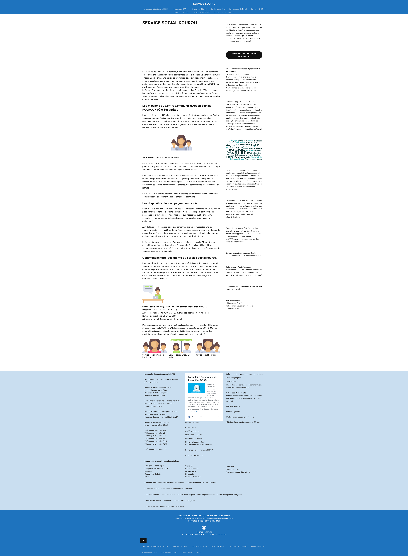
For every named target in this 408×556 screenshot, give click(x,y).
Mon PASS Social (192, 422)
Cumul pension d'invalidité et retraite (240, 286)
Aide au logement (233, 411)
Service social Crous (181, 12)
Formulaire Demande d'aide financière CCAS (162, 401)
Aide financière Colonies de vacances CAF (244, 54)
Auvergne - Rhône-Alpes (154, 466)
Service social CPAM (180, 9)
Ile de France (190, 471)
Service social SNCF (258, 9)
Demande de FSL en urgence (156, 393)
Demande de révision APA (154, 396)
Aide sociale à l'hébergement (184, 500)
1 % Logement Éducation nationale (240, 417)
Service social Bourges (206, 355)
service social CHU (233, 256)
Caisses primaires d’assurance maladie (241, 124)
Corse (146, 477)
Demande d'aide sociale (188, 516)
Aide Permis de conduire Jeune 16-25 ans (242, 422)
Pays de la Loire (232, 469)
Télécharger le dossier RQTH (155, 444)
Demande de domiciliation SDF (156, 422)
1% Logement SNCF (234, 303)
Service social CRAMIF (202, 12)
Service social (204, 3)
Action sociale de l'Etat (235, 393)
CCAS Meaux (190, 428)
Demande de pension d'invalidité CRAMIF (161, 417)
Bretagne (148, 471)
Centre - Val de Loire (152, 474)
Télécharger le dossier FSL (155, 438)
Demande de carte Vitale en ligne (157, 387)
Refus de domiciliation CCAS (156, 425)
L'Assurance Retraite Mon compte (198, 445)
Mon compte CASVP (193, 435)
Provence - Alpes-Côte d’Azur (238, 472)
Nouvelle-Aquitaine (193, 477)
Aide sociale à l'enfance (182, 489)
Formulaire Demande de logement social (160, 411)
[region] (181, 49)
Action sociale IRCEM (194, 455)
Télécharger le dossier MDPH (156, 433)
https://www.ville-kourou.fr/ (170, 319)
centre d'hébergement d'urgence (229, 495)
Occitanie (230, 466)
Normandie (189, 474)
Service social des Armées (224, 12)
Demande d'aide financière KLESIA (199, 450)
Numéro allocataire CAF (195, 442)
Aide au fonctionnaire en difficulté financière (244, 396)
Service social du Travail (238, 9)
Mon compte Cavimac (194, 438)
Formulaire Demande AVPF (155, 414)
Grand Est (189, 466)
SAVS (173, 506)
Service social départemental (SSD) (155, 9)
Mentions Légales (204, 532)
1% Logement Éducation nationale (239, 306)
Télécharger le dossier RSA (155, 436)
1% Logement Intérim (234, 308)
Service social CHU (218, 9)
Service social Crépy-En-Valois (180, 356)
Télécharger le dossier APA (155, 430)
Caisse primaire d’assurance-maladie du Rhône (245, 374)
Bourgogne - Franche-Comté (156, 468)
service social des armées (173, 483)
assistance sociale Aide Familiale (202, 483)
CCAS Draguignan (192, 431)
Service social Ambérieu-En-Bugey (153, 356)
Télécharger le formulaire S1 (155, 449)
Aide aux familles (233, 406)
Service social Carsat (199, 9)
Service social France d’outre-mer (163, 157)
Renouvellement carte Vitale (155, 390)
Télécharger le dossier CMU (155, 441)
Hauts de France (191, 469)
